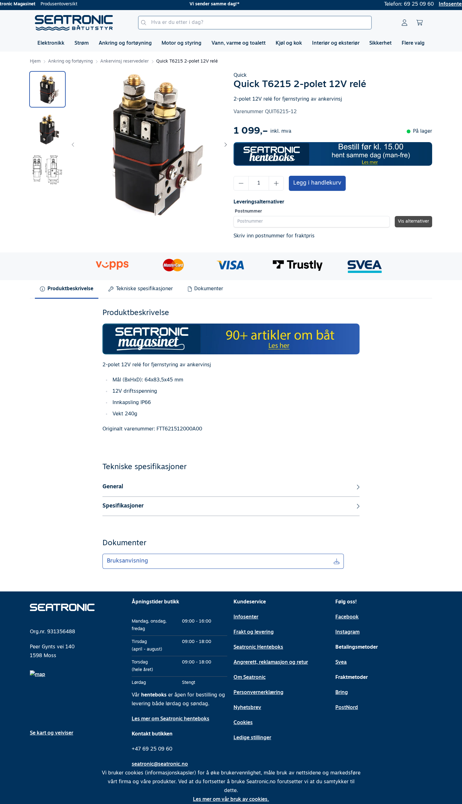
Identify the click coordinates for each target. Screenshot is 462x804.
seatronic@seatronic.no (160, 764)
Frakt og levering (254, 632)
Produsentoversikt (59, 4)
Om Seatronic (250, 677)
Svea (341, 662)
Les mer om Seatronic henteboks (170, 719)
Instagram (347, 632)
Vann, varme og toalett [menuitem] (239, 43)
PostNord (346, 707)
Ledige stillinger (252, 737)
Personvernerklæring (258, 692)
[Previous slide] (73, 144)
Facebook (347, 617)
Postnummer (248, 211)
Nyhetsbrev (247, 707)
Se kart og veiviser (51, 733)
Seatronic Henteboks (258, 647)
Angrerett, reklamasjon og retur (271, 662)
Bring (341, 692)
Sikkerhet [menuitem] (380, 43)
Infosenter (246, 617)
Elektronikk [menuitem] (50, 43)
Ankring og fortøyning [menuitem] (125, 43)
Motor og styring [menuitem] (181, 43)
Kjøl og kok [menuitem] (289, 43)
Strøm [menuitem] (81, 43)
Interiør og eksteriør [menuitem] (336, 43)
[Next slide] (225, 144)
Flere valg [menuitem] (413, 43)
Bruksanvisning (127, 561)
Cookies (243, 722)
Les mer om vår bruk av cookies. (231, 799)
